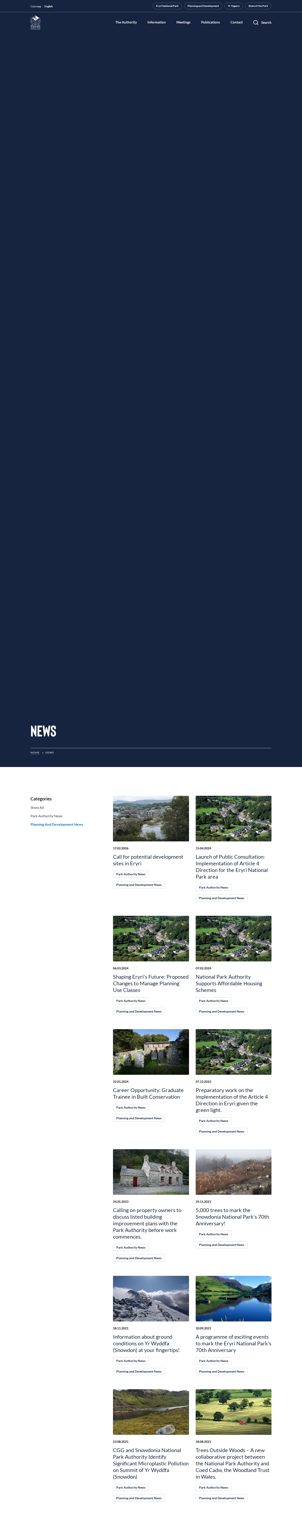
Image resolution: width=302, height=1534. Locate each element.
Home (35, 752)
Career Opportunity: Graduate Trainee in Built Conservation (148, 1093)
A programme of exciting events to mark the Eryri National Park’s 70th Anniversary (233, 1343)
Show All (37, 807)
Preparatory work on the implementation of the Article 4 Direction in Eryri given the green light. (232, 1100)
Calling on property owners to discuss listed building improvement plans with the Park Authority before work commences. (147, 1223)
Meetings (183, 22)
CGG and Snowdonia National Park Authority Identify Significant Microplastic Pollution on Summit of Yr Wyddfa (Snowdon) (151, 1463)
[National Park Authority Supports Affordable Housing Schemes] (233, 938)
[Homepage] (35, 22)
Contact (237, 22)
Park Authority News (47, 816)
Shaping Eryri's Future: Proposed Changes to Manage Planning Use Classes (151, 983)
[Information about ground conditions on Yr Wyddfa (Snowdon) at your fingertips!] (151, 1298)
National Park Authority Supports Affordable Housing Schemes (229, 983)
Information (156, 22)
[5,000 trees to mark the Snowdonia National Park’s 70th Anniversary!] (233, 1172)
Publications (210, 22)
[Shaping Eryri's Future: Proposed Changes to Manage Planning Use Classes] (151, 938)
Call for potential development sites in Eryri (148, 859)
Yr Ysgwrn (234, 6)
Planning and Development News (57, 824)
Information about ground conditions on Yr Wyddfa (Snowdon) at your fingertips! (146, 1343)
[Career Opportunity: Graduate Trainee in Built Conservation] (151, 1052)
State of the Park (258, 6)
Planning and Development (203, 6)
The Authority (126, 22)
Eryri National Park (167, 6)
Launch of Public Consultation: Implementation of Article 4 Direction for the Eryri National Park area (232, 866)
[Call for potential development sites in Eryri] (151, 818)
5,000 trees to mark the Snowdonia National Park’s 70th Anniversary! (232, 1216)
